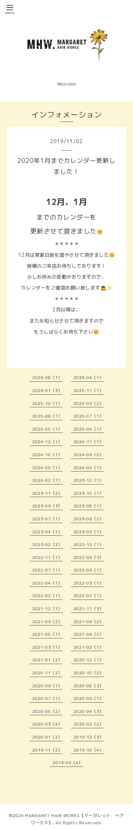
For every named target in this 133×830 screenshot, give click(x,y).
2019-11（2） (47, 750)
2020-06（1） (89, 698)
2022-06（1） (89, 570)
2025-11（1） (89, 390)
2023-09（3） (47, 506)
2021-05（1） (47, 634)
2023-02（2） (47, 544)
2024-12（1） (47, 442)
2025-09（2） (89, 403)
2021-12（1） (47, 608)
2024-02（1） (47, 480)
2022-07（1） (47, 570)
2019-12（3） (89, 737)
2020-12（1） (89, 660)
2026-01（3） (47, 390)
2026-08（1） (47, 377)
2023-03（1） (89, 532)
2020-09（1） (47, 686)
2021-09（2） (47, 621)
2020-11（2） (47, 673)
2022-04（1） (47, 583)
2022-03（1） (89, 583)
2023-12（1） (89, 480)
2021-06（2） (89, 621)
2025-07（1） (89, 416)
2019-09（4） (68, 762)
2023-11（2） (47, 493)
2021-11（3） (89, 608)
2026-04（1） (89, 377)
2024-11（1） (89, 442)
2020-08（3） (89, 686)
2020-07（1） (47, 698)
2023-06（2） (89, 519)
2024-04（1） (89, 467)
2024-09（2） (89, 455)
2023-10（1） (89, 493)
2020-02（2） (89, 724)
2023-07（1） (47, 519)
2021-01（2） (47, 660)
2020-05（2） (47, 711)
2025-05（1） (47, 429)
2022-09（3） (89, 557)
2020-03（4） (47, 724)
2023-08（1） (89, 506)
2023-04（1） (47, 532)
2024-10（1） (47, 455)
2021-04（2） (89, 634)
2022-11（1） (47, 557)
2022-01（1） (89, 596)
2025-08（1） (47, 416)
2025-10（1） (47, 403)
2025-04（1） (89, 429)
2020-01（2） (47, 737)
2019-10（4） (89, 750)
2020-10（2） (89, 673)
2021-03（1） (47, 647)
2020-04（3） (89, 711)
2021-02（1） (89, 647)
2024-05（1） (47, 467)
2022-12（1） (89, 544)
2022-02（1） (47, 596)
